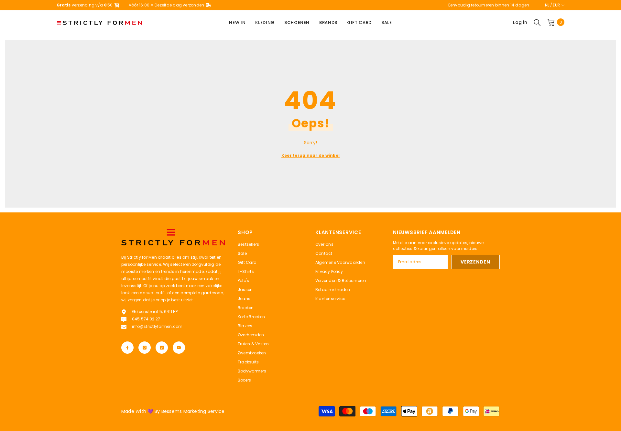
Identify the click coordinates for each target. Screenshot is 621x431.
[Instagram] (144, 347)
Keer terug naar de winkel (310, 155)
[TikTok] (162, 347)
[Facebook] (127, 347)
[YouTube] (179, 347)
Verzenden (475, 262)
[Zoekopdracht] (537, 22)
